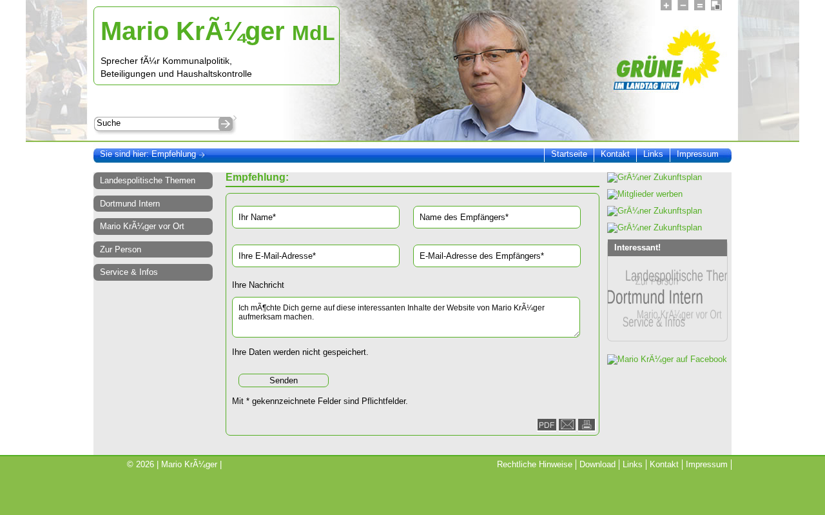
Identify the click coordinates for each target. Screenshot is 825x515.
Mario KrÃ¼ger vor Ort (142, 226)
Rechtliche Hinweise (534, 464)
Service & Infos (129, 272)
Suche (109, 123)
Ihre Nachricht (258, 285)
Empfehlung (175, 154)
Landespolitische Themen (147, 180)
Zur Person (120, 249)
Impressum (698, 154)
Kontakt (615, 154)
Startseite (569, 154)
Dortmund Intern (130, 203)
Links (653, 154)
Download (597, 464)
